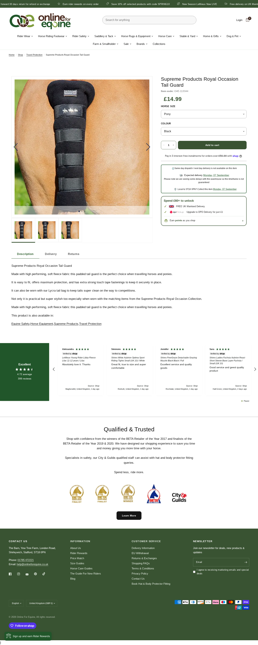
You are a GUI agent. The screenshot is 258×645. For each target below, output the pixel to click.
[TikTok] (46, 574)
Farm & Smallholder (104, 43)
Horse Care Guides (81, 568)
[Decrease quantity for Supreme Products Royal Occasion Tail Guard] (163, 145)
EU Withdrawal (140, 553)
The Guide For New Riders (85, 573)
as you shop (185, 220)
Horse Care (165, 36)
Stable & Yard (187, 36)
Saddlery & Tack (103, 36)
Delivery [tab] (51, 254)
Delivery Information (143, 548)
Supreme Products (66, 323)
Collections (159, 43)
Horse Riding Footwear (51, 36)
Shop (20, 55)
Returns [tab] (73, 254)
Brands (141, 43)
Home (12, 55)
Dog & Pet (232, 36)
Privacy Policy (140, 573)
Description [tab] (25, 254)
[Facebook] (12, 574)
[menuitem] (25, 36)
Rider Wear (23, 36)
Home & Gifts (211, 36)
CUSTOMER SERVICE (146, 541)
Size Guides (77, 563)
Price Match (77, 558)
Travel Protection (34, 55)
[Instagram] (21, 574)
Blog (72, 578)
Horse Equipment (41, 323)
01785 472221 (26, 559)
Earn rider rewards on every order (58, 4)
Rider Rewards (78, 553)
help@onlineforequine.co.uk (32, 564)
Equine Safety (20, 323)
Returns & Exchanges (144, 558)
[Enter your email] (245, 562)
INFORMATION (80, 541)
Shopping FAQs (141, 563)
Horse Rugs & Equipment (135, 36)
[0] (246, 20)
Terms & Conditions (143, 568)
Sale (126, 43)
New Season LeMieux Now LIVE (176, 4)
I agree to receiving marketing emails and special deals (223, 572)
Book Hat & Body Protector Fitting (151, 583)
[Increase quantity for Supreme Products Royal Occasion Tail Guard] (173, 145)
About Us (75, 548)
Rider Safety (79, 36)
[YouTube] (29, 574)
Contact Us (138, 578)
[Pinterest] (38, 574)
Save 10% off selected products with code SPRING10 (117, 4)
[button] (15, 147)
